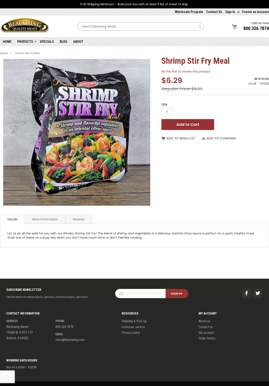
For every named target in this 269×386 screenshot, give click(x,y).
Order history (207, 338)
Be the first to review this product (185, 71)
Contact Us (214, 12)
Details (12, 219)
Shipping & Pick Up (134, 321)
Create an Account (255, 12)
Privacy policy (131, 333)
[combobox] (141, 26)
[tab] (12, 219)
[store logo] (25, 26)
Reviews (78, 219)
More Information (45, 219)
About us (204, 321)
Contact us (206, 327)
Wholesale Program (189, 12)
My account (206, 333)
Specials (47, 42)
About (78, 42)
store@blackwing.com (69, 340)
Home (7, 42)
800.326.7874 (256, 28)
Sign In (230, 12)
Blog (63, 42)
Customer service (133, 327)
